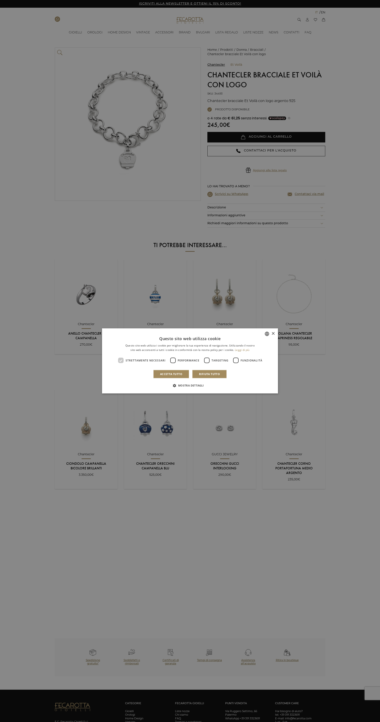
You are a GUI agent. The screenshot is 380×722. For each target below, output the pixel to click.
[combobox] (267, 334)
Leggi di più (242, 350)
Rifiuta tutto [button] (209, 374)
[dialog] (190, 361)
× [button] (273, 333)
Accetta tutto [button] (171, 374)
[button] (190, 385)
